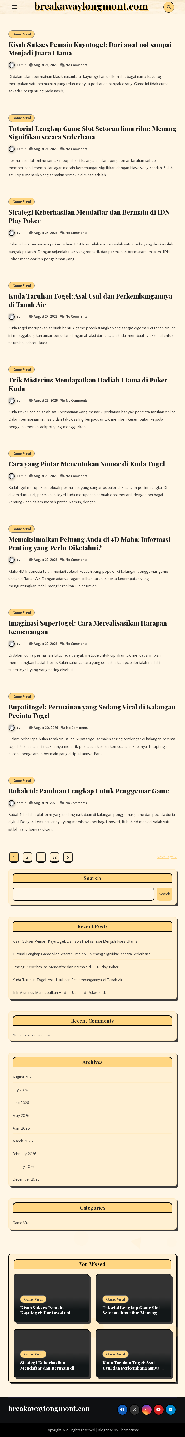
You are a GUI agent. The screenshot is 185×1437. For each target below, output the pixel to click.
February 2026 (25, 1154)
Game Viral (21, 34)
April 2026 (21, 1128)
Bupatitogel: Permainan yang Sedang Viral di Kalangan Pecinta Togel (91, 711)
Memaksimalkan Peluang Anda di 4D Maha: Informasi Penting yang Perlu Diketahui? (89, 543)
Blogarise (105, 1430)
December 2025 (26, 1179)
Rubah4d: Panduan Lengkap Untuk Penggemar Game (88, 790)
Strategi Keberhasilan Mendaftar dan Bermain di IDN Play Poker (89, 216)
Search (92, 878)
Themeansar (129, 1430)
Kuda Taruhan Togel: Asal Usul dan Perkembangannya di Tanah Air (90, 300)
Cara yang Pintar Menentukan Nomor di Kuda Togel (86, 463)
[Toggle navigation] (15, 7)
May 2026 (21, 1115)
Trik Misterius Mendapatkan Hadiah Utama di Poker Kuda (87, 384)
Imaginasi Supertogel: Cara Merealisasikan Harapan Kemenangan (87, 627)
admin (21, 65)
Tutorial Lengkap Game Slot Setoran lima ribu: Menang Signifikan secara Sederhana (92, 132)
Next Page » (167, 857)
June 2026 (21, 1103)
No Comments (76, 65)
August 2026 (23, 1077)
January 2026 (23, 1167)
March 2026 (23, 1141)
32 (54, 857)
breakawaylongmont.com (50, 1408)
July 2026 (20, 1090)
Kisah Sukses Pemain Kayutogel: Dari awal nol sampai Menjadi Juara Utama (90, 48)
